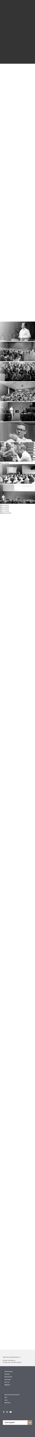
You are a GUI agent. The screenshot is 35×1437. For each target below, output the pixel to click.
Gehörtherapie (8, 1371)
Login (6, 1400)
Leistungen (7, 1379)
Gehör (6, 114)
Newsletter (7, 1402)
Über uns (6, 1382)
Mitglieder (7, 1385)
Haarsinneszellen (13, 64)
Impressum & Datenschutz (12, 1394)
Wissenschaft (8, 1377)
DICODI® (7, 1374)
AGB (5, 1397)
